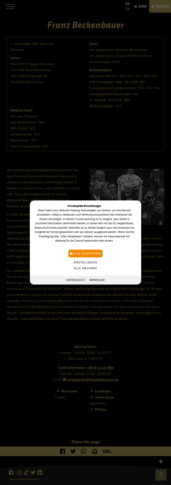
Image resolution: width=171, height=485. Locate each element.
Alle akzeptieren (87, 253)
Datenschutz (76, 280)
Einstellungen (85, 262)
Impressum (97, 280)
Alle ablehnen (85, 268)
